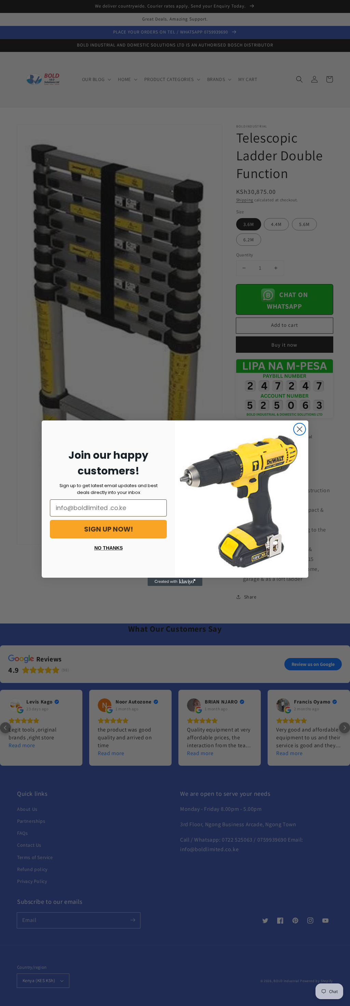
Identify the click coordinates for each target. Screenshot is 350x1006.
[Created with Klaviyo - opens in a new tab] (175, 582)
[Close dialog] (300, 429)
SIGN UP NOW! (108, 529)
